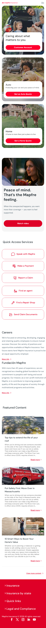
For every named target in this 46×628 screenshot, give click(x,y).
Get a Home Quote (23, 140)
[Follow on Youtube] (34, 619)
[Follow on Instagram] (23, 619)
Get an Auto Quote (23, 94)
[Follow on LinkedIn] (28, 619)
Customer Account (23, 47)
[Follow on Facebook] (11, 619)
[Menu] (42, 3)
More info (5, 393)
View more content (33, 573)
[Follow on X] (17, 619)
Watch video (23, 223)
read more (35, 460)
